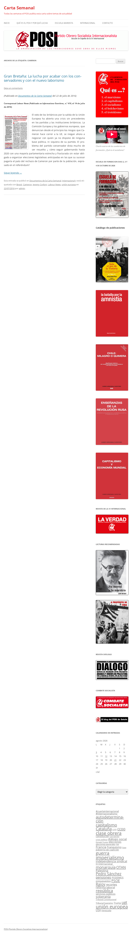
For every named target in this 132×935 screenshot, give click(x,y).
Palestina (102, 871)
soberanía (103, 896)
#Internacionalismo (106, 813)
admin (22, 188)
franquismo (114, 847)
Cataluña (104, 828)
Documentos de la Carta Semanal (35, 95)
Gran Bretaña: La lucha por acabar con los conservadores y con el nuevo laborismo (42, 78)
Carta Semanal (19, 8)
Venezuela (106, 910)
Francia (101, 847)
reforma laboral (105, 887)
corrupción (114, 836)
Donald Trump (102, 842)
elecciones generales (105, 844)
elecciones (115, 842)
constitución (102, 836)
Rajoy (100, 884)
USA (98, 910)
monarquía (106, 867)
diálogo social (117, 839)
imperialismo (110, 857)
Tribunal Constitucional (106, 899)
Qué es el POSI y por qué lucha (32, 23)
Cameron (27, 184)
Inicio (6, 23)
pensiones (103, 877)
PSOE (115, 880)
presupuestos (103, 881)
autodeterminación (110, 818)
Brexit (19, 184)
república (104, 890)
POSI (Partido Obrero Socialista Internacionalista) (26, 929)
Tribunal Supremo (104, 903)
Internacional (87, 23)
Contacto (107, 23)
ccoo (121, 828)
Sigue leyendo (13, 172)
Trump (117, 902)
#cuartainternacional (107, 811)
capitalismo (106, 824)
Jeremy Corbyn (40, 184)
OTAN (121, 867)
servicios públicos (105, 893)
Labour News (54, 184)
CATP (114, 829)
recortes (111, 884)
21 (115, 760)
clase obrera (109, 833)
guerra (102, 853)
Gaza (124, 847)
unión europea (69, 184)
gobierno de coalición (107, 849)
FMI (117, 844)
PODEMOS (117, 877)
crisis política (101, 839)
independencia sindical (111, 861)
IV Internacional (104, 863)
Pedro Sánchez (108, 873)
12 (106, 756)
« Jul (97, 771)
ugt (124, 902)
